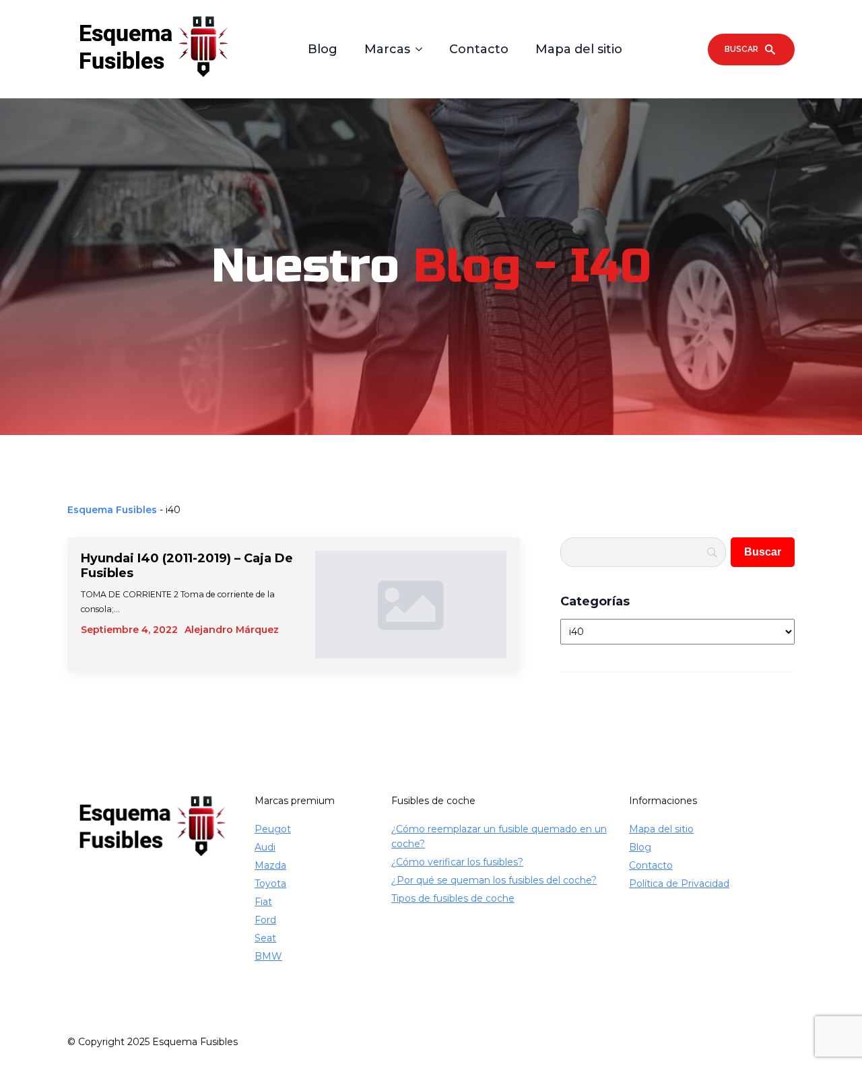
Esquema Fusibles (112, 510)
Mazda (270, 865)
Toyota (270, 883)
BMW (268, 956)
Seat (265, 938)
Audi (265, 847)
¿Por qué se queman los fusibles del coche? (494, 880)
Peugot (273, 829)
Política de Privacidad (679, 883)
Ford (265, 920)
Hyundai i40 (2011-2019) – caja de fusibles (187, 565)
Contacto (478, 49)
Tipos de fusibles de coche (453, 898)
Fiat (263, 902)
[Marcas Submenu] (423, 49)
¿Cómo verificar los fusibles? (457, 862)
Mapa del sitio (578, 49)
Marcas (387, 49)
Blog (322, 49)
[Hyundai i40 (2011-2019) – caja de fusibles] (410, 605)
